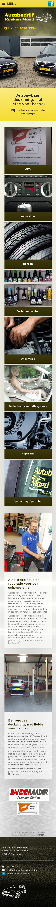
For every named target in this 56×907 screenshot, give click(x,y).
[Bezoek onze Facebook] (51, 4)
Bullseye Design (31, 835)
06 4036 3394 (13, 867)
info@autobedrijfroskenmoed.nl (21, 870)
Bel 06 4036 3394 (21, 28)
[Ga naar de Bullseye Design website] (41, 835)
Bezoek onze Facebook (17, 874)
